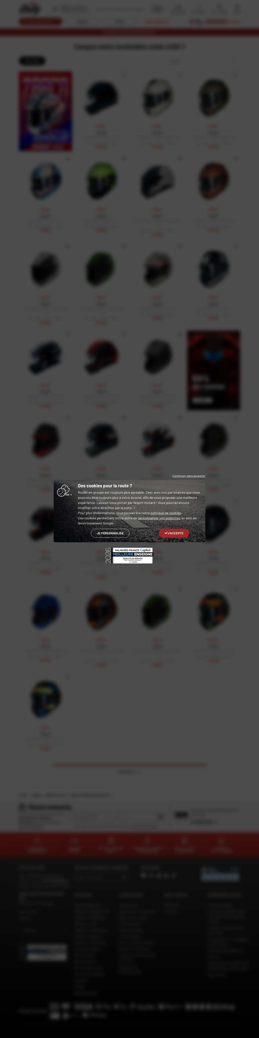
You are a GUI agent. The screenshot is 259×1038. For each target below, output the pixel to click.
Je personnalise (110, 533)
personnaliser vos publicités (159, 518)
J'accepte (175, 533)
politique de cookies (166, 513)
